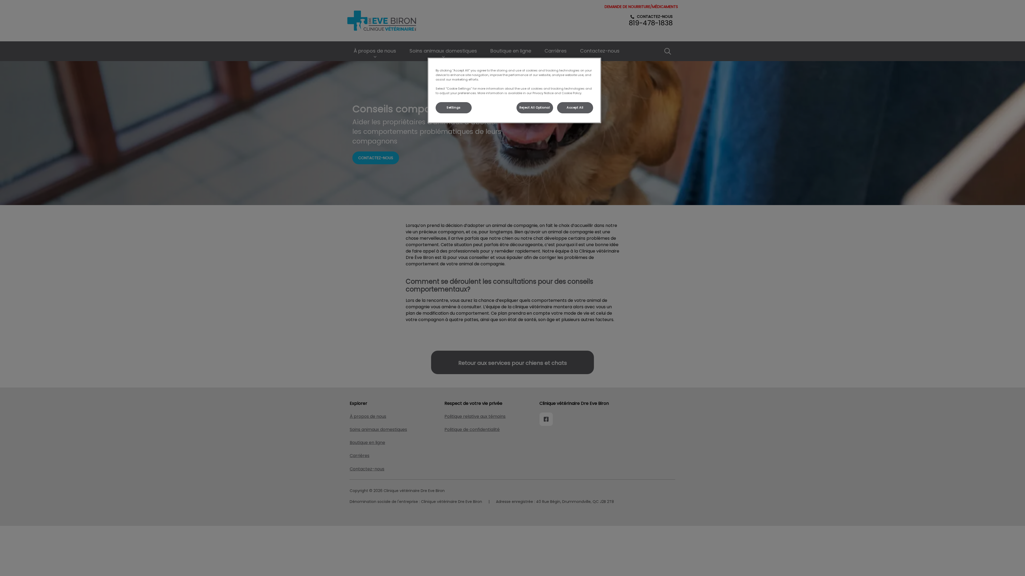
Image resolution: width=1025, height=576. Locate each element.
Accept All (575, 107)
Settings (454, 107)
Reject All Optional (534, 107)
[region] (514, 90)
